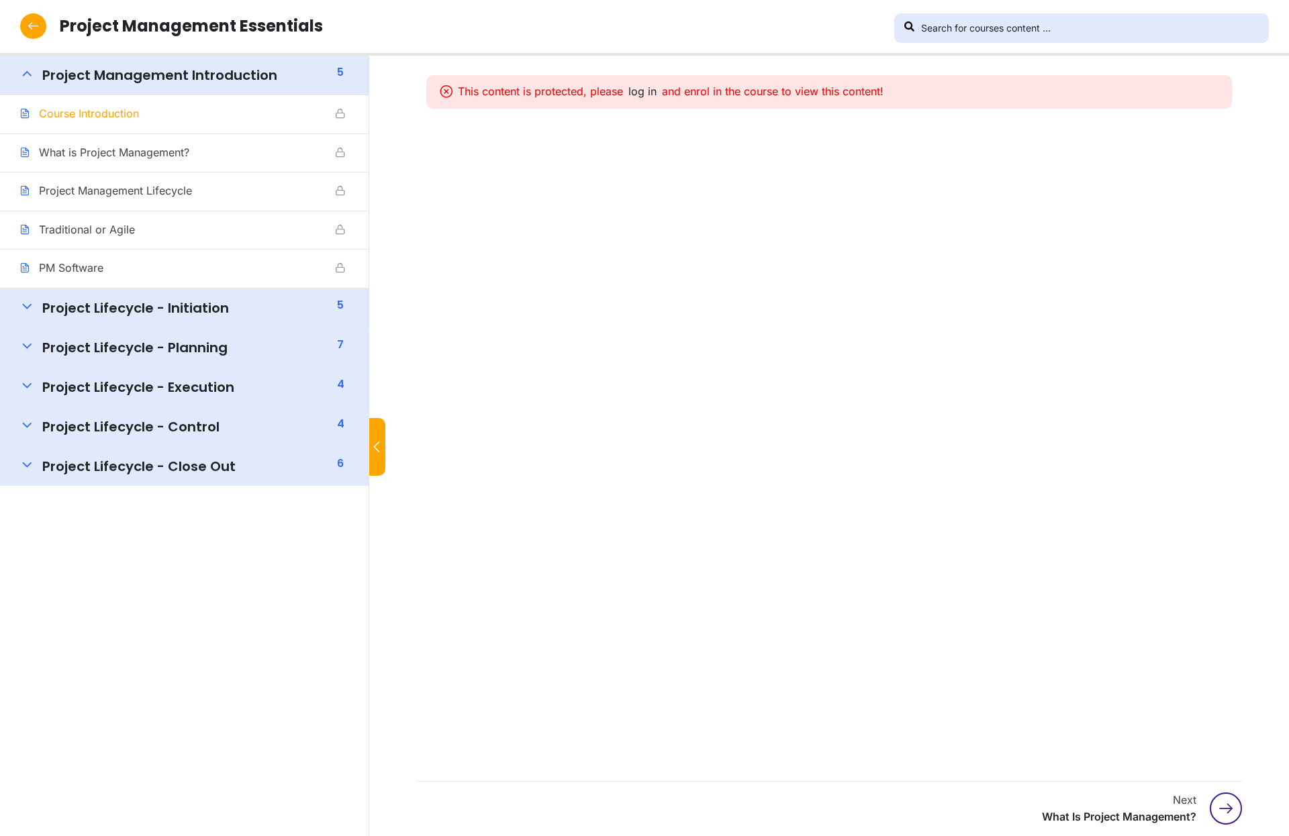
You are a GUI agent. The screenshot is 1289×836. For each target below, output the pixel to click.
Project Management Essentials (191, 26)
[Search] (909, 28)
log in (642, 91)
